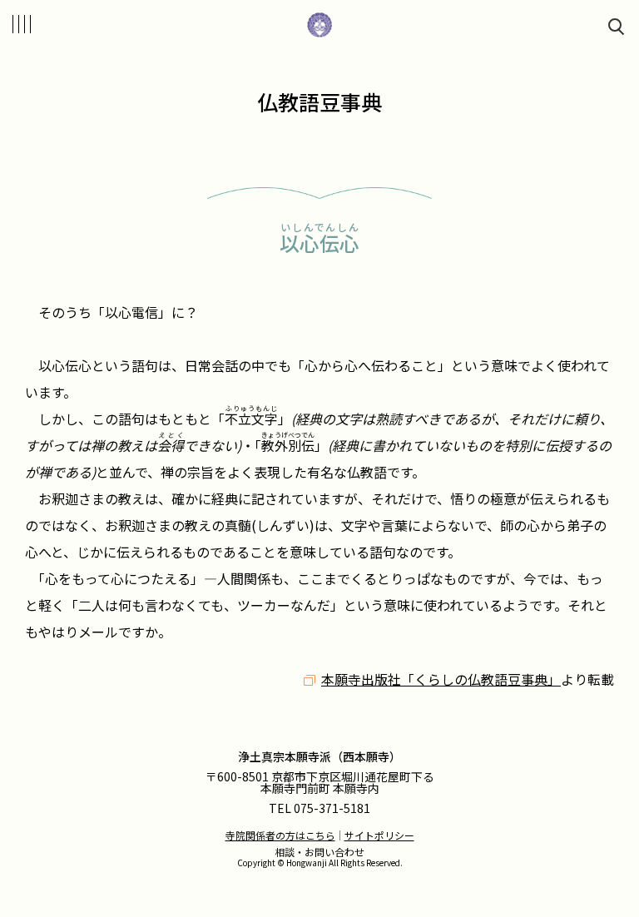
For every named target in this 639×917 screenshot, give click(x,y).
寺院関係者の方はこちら (280, 835)
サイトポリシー (379, 835)
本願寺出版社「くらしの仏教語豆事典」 (441, 679)
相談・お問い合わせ (319, 852)
